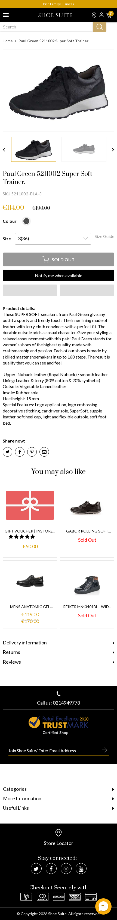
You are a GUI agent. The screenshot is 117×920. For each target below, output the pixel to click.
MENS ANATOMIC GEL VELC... (30, 606)
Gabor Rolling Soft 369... (87, 531)
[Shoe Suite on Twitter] (36, 868)
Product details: (19, 308)
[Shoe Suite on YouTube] (81, 868)
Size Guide (104, 236)
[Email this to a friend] (44, 452)
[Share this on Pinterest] (32, 452)
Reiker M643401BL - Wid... (87, 606)
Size (7, 238)
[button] (30, 290)
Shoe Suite (57, 913)
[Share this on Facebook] (19, 452)
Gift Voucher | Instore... (30, 531)
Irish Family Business (58, 4)
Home (8, 40)
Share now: (14, 440)
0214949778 (66, 703)
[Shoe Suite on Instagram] (66, 868)
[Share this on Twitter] (7, 452)
